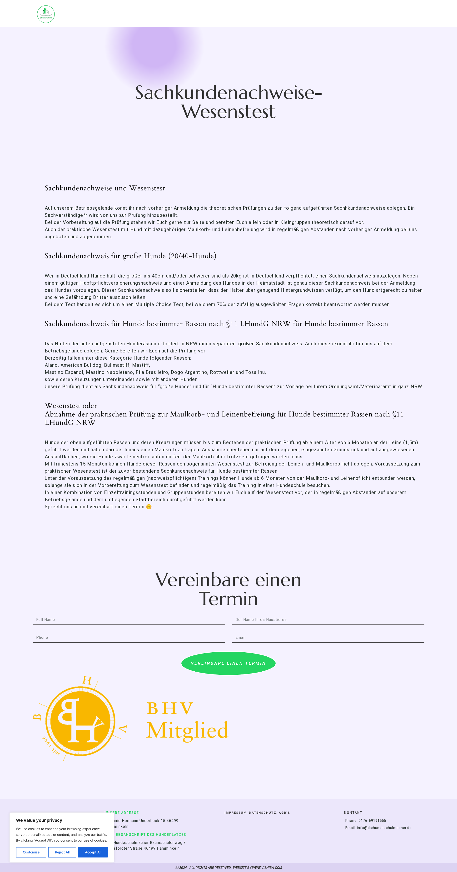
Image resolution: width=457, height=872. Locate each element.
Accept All (93, 852)
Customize (31, 852)
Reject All (62, 852)
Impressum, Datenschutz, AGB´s (257, 812)
